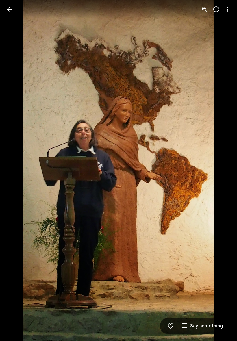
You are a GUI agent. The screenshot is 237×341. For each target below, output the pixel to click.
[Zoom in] (204, 9)
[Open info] (216, 9)
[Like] (170, 326)
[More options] (228, 9)
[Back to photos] (9, 9)
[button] (16, 170)
